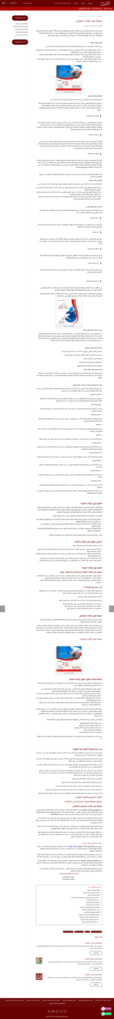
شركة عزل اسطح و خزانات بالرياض (81, 31)
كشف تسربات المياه (79, 931)
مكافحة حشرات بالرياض (68, 931)
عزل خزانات (87, 931)
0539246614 (13, 3)
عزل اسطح (86, 26)
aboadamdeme (94, 26)
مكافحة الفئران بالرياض (22, 32)
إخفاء (89, 887)
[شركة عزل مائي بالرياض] (39, 976)
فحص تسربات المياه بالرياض (20, 27)
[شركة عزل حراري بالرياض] (39, 960)
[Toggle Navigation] (3, 3)
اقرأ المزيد (96, 953)
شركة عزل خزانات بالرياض (96, 931)
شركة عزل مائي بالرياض (93, 943)
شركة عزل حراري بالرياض (93, 959)
